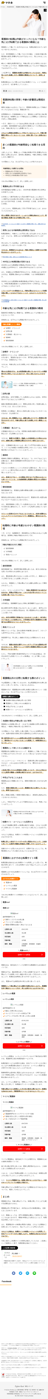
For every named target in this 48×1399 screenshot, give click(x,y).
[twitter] (20, 1273)
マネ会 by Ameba (12, 1348)
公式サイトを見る (24, 955)
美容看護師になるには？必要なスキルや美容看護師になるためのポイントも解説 (28, 667)
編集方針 (41, 1390)
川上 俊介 (15, 1253)
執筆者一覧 (35, 1390)
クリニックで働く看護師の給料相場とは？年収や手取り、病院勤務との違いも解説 (28, 384)
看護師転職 (10, 7)
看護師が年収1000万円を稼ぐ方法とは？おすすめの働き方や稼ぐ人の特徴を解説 (28, 812)
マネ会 (3, 7)
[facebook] (13, 1273)
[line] (34, 1273)
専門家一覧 (28, 1390)
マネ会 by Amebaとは (10, 1390)
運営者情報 (20, 1390)
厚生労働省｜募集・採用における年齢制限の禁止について (17, 256)
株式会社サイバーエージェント (38, 1375)
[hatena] (27, 1273)
